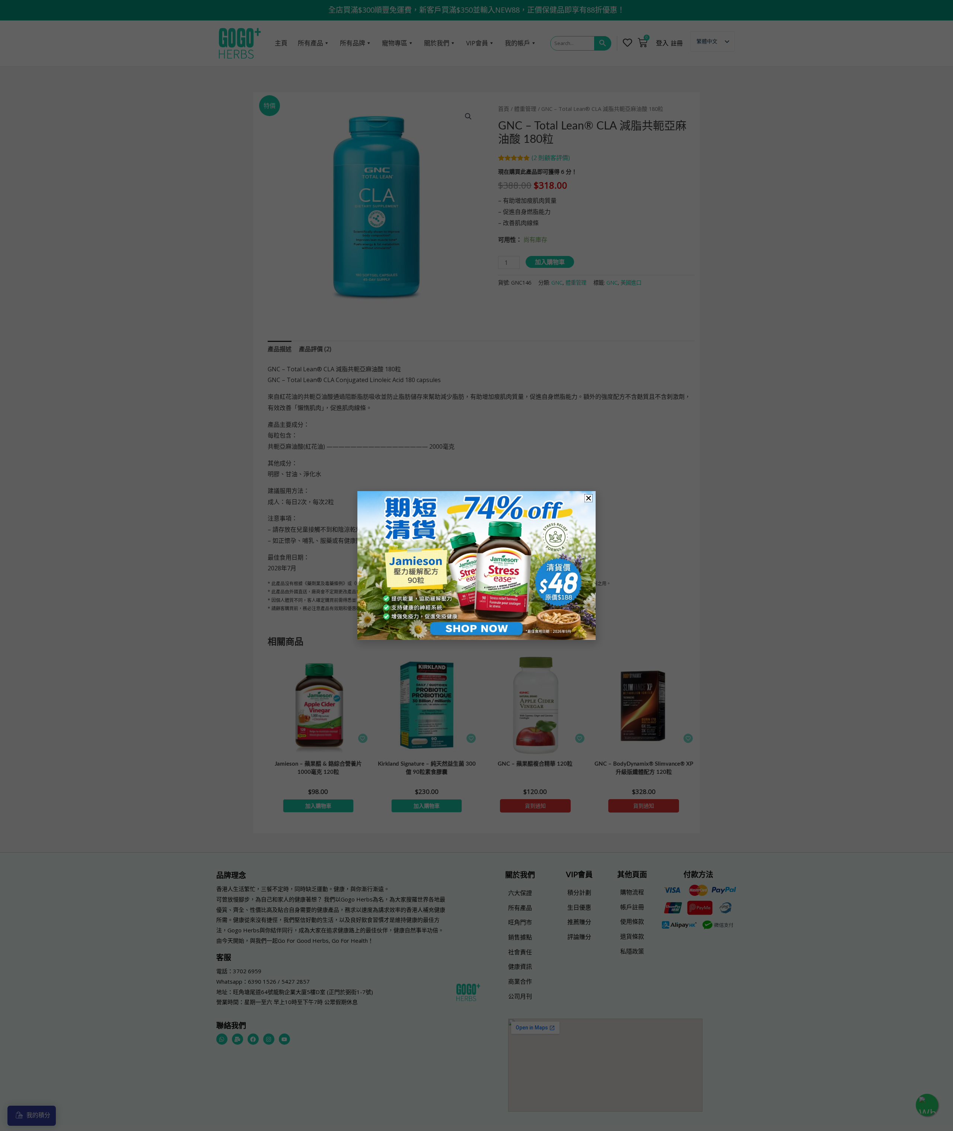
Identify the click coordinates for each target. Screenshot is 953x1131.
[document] (476, 565)
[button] (588, 498)
